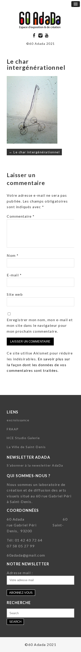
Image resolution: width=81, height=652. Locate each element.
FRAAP (13, 429)
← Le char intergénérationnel (34, 152)
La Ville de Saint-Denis (26, 447)
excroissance (18, 420)
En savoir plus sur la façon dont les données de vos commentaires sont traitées (38, 364)
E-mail (14, 275)
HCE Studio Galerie (23, 438)
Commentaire (21, 216)
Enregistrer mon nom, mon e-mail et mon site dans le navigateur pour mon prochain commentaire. (40, 325)
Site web (15, 294)
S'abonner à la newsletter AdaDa (35, 465)
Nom (13, 255)
